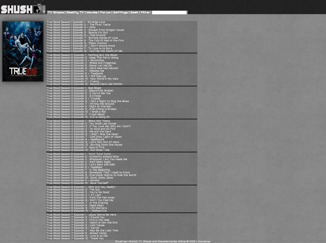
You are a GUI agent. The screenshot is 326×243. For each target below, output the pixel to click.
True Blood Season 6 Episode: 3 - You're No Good (77, 192)
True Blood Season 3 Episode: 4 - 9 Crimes (73, 96)
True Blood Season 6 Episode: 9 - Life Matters (76, 208)
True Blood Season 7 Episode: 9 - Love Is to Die (77, 236)
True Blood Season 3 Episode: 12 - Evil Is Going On (78, 117)
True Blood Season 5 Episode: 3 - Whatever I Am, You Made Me (86, 159)
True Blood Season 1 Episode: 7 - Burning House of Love (82, 38)
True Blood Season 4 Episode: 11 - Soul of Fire (75, 147)
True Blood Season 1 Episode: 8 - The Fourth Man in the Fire (85, 40)
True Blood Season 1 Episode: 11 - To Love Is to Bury (79, 48)
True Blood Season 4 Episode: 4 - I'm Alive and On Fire (80, 129)
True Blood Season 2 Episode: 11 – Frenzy (72, 81)
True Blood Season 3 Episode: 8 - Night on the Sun (78, 106)
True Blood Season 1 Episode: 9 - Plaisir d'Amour (77, 43)
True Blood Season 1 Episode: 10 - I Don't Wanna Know (80, 46)
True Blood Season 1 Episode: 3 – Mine (70, 27)
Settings (120, 12)
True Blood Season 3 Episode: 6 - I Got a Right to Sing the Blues (87, 101)
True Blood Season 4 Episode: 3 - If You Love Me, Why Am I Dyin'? (88, 126)
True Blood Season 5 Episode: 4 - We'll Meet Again (78, 162)
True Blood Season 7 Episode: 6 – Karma (72, 228)
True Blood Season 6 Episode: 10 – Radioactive (76, 211)
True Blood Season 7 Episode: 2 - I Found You (75, 217)
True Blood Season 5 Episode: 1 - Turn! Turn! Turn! (78, 154)
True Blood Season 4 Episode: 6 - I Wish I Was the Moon (82, 134)
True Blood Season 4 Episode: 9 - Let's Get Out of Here (82, 142)
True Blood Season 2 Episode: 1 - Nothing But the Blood (81, 55)
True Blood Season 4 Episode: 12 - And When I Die (77, 150)
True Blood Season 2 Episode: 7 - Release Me (75, 71)
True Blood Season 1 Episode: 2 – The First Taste (78, 25)
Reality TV (75, 12)
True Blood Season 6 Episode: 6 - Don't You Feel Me (79, 200)
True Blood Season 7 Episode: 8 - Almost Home (76, 233)
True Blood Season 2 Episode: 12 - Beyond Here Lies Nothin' (84, 84)
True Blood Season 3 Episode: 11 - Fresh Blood (75, 114)
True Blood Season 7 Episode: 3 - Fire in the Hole (77, 220)
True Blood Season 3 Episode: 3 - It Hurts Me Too (78, 93)
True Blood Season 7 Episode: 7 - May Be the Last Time (82, 230)
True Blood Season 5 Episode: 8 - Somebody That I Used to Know (88, 172)
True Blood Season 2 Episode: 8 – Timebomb (74, 73)
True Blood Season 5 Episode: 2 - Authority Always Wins (82, 157)
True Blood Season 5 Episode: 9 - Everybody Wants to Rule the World (91, 175)
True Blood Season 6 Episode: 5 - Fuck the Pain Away (80, 197)
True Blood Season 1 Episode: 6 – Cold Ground (75, 35)
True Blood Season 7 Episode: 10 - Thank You (75, 238)
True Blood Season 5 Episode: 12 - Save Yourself (77, 183)
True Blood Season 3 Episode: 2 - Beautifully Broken (79, 91)
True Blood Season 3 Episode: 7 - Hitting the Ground (80, 104)
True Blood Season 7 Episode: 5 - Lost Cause (75, 225)
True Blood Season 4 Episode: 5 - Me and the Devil (78, 131)
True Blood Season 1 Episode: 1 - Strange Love (75, 22)
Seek (134, 12)
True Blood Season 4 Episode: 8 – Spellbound (75, 139)
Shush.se (121, 241)
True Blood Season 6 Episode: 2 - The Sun (73, 190)
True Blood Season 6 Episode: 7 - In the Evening (77, 203)
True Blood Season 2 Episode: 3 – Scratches (75, 60)
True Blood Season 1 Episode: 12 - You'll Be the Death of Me (84, 51)
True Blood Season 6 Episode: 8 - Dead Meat (75, 205)
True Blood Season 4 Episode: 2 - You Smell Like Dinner (81, 124)
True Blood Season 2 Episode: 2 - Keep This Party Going (82, 58)
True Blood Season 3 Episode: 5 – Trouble (73, 98)
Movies (92, 12)
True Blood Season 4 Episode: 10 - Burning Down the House (84, 145)
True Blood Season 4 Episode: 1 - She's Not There (78, 121)
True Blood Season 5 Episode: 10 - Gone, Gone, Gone (79, 178)
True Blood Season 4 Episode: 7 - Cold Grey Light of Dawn (84, 137)
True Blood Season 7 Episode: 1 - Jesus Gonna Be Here (81, 215)
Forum (105, 12)
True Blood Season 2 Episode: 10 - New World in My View (82, 79)
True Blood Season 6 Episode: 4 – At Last (73, 195)
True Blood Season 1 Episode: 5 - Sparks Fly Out (77, 32)
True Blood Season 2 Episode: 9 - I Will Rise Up (76, 76)
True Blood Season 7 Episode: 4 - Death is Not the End (81, 223)
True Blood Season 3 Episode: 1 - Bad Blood (73, 88)
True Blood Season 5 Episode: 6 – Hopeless (74, 167)
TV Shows (56, 12)
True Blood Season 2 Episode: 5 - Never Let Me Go (79, 65)
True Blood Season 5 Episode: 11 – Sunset (73, 180)
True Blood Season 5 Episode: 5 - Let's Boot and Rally (80, 164)
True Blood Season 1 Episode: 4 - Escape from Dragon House (85, 30)
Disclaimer (204, 241)
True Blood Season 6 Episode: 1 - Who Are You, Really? (81, 187)
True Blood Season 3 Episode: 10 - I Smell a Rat (76, 112)
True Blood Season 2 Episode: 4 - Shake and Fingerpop (81, 63)
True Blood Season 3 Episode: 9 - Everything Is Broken (81, 109)
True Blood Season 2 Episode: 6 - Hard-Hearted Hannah (82, 68)
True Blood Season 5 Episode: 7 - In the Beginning (78, 170)
